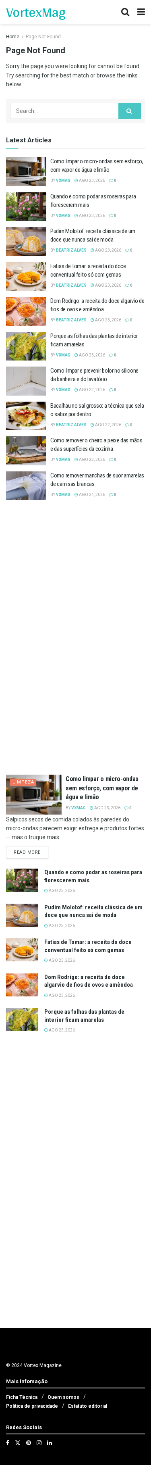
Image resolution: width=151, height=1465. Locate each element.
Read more (31, 852)
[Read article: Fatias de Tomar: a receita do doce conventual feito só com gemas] (26, 276)
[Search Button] (125, 12)
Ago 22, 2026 (91, 390)
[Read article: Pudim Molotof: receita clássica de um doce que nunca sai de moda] (26, 241)
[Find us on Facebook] (7, 1442)
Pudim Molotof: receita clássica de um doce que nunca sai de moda (93, 911)
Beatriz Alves (71, 250)
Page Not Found (43, 37)
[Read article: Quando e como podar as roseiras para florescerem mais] (26, 206)
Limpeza (23, 782)
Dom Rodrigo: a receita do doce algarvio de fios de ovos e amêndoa (88, 981)
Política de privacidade (32, 1406)
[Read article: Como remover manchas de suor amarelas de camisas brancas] (26, 485)
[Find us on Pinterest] (28, 1442)
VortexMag (35, 12)
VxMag (63, 180)
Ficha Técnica (21, 1397)
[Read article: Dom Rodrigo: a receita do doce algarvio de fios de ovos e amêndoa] (26, 311)
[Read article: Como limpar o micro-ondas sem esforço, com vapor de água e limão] (26, 171)
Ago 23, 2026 (91, 180)
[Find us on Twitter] (18, 1442)
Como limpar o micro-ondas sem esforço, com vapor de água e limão (102, 788)
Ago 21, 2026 (91, 494)
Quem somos (63, 1397)
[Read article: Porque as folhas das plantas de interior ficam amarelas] (26, 346)
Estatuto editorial (87, 1406)
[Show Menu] (141, 12)
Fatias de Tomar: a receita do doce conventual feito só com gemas (88, 946)
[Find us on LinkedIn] (49, 1442)
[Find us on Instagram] (39, 1442)
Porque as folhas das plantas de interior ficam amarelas (84, 1015)
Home (12, 37)
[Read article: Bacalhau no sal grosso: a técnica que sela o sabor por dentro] (26, 416)
